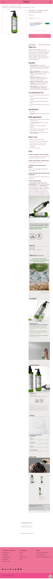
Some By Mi (31, 15)
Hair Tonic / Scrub (15, 6)
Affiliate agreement (6, 561)
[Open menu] (4, 2)
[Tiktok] (7, 569)
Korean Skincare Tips (40, 554)
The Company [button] (23, 550)
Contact (21, 554)
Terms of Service (5, 552)
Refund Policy (5, 559)
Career (20, 559)
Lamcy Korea (6, 575)
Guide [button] (38, 550)
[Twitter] (5, 569)
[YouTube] (21, 569)
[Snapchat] (15, 569)
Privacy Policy (5, 554)
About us (21, 552)
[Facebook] (2, 569)
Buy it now (40, 35)
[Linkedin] (18, 569)
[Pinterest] (10, 569)
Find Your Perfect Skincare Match (43, 556)
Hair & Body (5, 6)
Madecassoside (33, 132)
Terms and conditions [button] (8, 550)
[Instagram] (13, 569)
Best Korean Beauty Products (42, 552)
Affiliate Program (23, 556)
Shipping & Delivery (44, 44)
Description (32, 44)
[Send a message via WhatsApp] (50, 576)
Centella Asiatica (35, 122)
